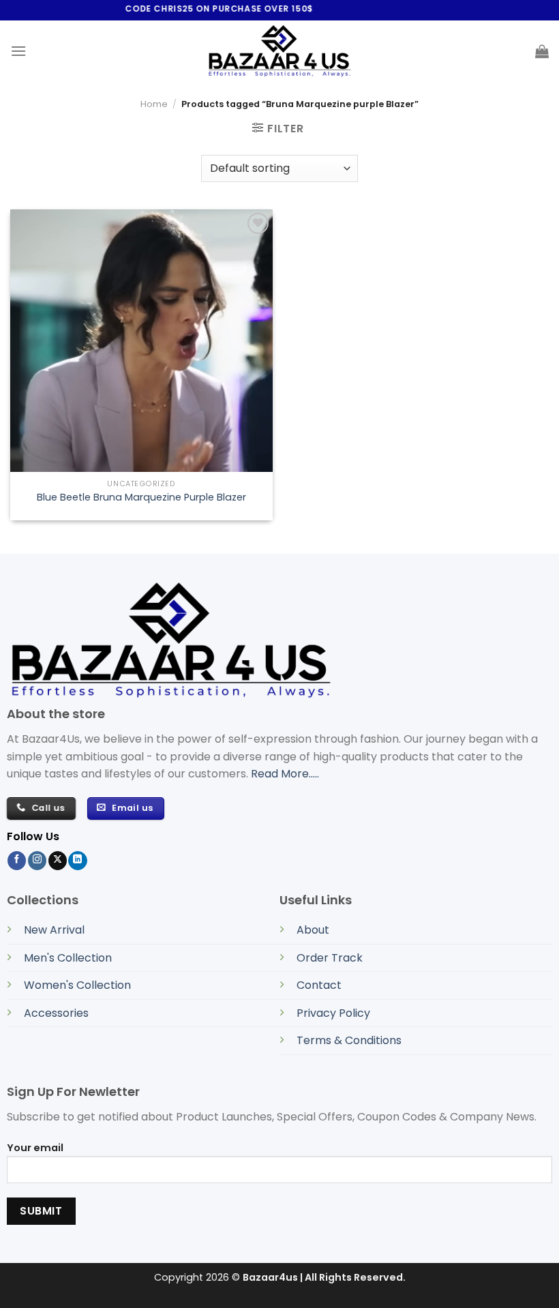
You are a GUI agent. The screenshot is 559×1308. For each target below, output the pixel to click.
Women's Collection (77, 985)
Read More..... (285, 774)
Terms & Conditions (349, 1040)
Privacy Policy (333, 1013)
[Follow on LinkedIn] (77, 860)
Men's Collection (68, 958)
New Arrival (54, 930)
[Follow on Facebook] (16, 860)
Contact (319, 985)
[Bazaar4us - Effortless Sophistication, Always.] (279, 51)
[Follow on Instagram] (37, 860)
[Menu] (18, 51)
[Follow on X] (57, 860)
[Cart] (542, 51)
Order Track (330, 958)
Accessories (56, 1013)
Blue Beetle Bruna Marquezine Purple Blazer (141, 497)
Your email (35, 1148)
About (313, 930)
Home (154, 104)
